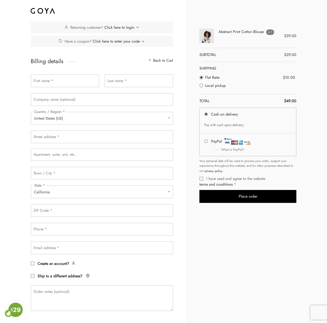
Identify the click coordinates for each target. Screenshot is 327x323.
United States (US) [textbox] (48, 118)
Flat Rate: (212, 77)
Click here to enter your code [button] (116, 41)
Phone (40, 229)
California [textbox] (42, 192)
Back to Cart (163, 60)
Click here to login (119, 27)
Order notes (51, 291)
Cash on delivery (224, 114)
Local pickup (215, 85)
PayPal (227, 145)
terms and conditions (216, 184)
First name (43, 81)
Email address (46, 248)
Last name (117, 81)
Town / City (44, 173)
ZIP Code (43, 210)
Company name (54, 99)
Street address (46, 136)
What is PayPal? (232, 149)
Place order (248, 196)
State (39, 185)
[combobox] (102, 118)
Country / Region (49, 111)
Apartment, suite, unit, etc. (55, 154)
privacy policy (213, 171)
